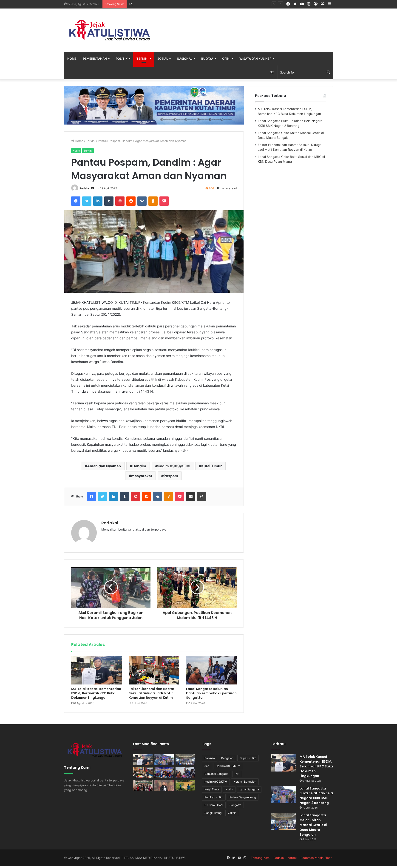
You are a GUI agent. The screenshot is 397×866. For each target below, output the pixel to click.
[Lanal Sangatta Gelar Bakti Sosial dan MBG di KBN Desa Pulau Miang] (164, 772)
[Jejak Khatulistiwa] (110, 30)
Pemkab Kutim (213, 797)
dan (206, 766)
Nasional (184, 58)
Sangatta (235, 805)
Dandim (139, 466)
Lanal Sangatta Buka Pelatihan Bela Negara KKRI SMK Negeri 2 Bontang (316, 795)
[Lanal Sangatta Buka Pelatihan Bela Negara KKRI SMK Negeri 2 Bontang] (164, 759)
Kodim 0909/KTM (174, 466)
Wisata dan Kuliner (255, 58)
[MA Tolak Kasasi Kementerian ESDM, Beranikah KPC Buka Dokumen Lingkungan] (96, 670)
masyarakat (141, 476)
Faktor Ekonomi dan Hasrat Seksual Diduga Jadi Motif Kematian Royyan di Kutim (152, 693)
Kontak (292, 858)
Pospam (171, 476)
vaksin (232, 813)
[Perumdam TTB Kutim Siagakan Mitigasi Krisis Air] (185, 785)
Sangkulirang (212, 813)
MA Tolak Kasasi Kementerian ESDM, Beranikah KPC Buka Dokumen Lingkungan (96, 693)
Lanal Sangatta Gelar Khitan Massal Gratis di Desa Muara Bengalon (176, 4)
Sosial (162, 58)
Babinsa (209, 758)
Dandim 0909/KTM (228, 766)
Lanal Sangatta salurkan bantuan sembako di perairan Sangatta (211, 693)
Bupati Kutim (248, 758)
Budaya (207, 58)
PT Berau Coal (213, 805)
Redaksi (84, 188)
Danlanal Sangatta (216, 773)
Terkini (142, 58)
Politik (122, 58)
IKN (237, 773)
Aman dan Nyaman (104, 466)
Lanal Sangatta (249, 789)
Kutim (76, 150)
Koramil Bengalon (245, 781)
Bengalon (227, 758)
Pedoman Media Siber (316, 858)
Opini (226, 58)
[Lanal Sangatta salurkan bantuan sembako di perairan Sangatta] (211, 670)
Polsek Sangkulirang (243, 797)
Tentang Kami (260, 858)
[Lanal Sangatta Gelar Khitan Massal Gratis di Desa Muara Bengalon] (185, 759)
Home (72, 58)
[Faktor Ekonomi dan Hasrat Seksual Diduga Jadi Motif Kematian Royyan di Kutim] (154, 670)
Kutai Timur (211, 466)
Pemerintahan (95, 58)
